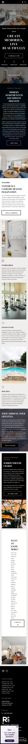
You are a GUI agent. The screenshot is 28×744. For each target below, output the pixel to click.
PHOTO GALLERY (10, 445)
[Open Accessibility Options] (3, 723)
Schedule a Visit (14, 56)
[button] (23, 2)
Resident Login (5, 724)
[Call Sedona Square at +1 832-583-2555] (25, 2)
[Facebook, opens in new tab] (3, 671)
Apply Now (15, 143)
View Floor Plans (14, 75)
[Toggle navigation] (3, 2)
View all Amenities (11, 213)
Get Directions (13, 494)
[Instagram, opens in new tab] (6, 671)
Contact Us (17, 623)
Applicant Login (15, 724)
